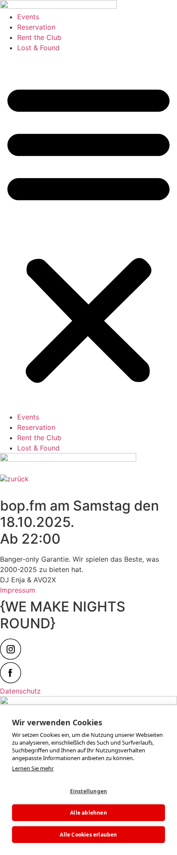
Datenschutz (20, 691)
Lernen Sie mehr (33, 768)
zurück (18, 479)
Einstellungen (88, 791)
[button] (88, 232)
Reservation (36, 27)
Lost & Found (38, 47)
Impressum (17, 590)
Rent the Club (39, 37)
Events (28, 16)
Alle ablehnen (88, 812)
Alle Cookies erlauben (88, 834)
